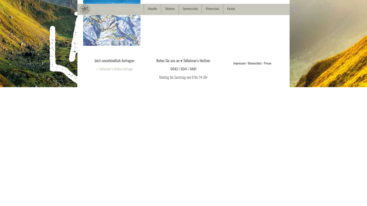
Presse (267, 63)
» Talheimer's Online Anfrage (114, 68)
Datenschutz (255, 63)
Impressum (239, 63)
